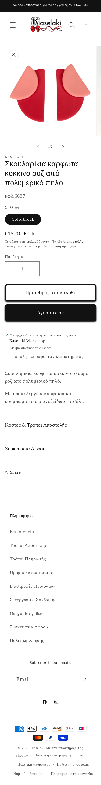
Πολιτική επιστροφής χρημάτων (60, 755)
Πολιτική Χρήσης (27, 640)
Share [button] (15, 472)
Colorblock (23, 219)
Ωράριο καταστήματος (31, 572)
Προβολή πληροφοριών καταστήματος (46, 356)
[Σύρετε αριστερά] (38, 146)
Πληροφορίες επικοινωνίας (72, 774)
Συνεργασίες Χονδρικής (33, 599)
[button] (13, 25)
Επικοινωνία (22, 531)
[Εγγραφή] (84, 679)
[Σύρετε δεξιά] (63, 146)
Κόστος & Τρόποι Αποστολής (36, 425)
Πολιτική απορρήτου (34, 764)
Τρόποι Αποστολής (28, 545)
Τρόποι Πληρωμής (28, 558)
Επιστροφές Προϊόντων (32, 586)
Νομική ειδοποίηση (28, 774)
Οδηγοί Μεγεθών (26, 613)
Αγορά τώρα (50, 312)
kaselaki (38, 748)
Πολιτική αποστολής (73, 764)
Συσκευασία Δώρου (25, 448)
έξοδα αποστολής (70, 241)
